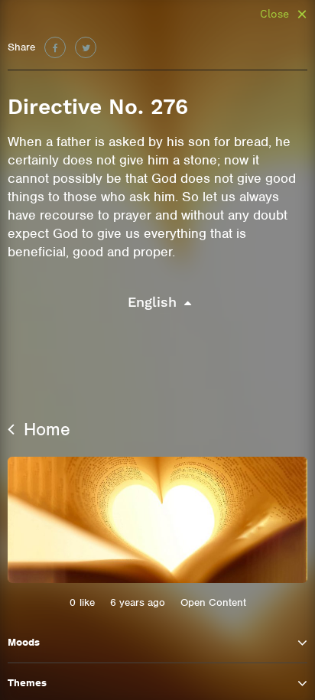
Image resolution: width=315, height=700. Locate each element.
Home (44, 429)
